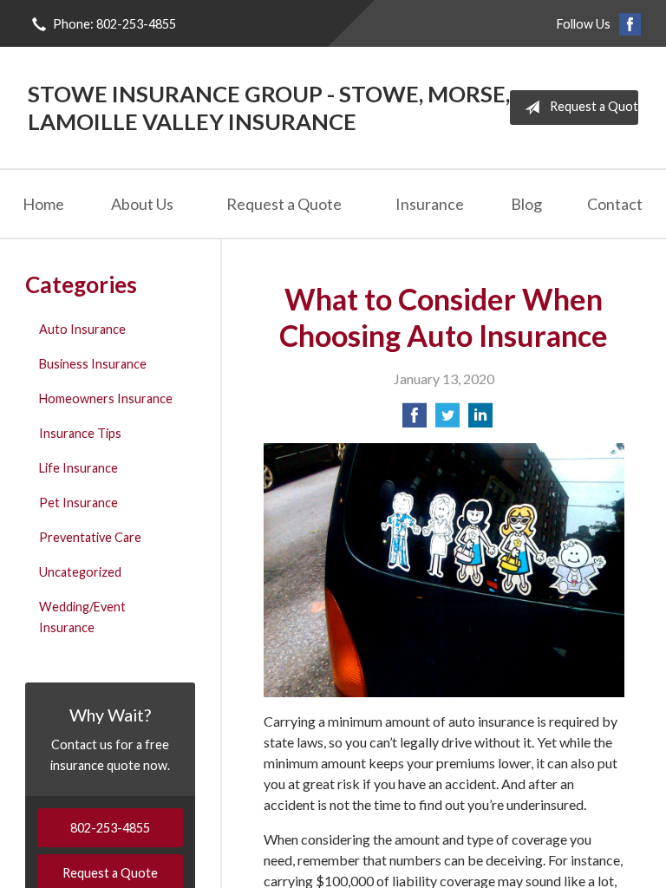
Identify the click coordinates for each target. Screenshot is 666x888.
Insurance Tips (80, 433)
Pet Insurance (78, 502)
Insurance (429, 203)
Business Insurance (93, 363)
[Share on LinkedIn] (480, 420)
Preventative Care (90, 537)
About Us (142, 203)
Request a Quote (594, 106)
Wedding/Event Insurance (82, 617)
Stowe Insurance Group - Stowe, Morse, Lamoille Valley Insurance (269, 107)
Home (43, 203)
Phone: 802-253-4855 (114, 23)
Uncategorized (80, 572)
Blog (526, 203)
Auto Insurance (82, 329)
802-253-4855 (110, 827)
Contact (615, 203)
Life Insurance (78, 467)
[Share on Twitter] (447, 420)
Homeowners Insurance (106, 398)
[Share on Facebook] (414, 420)
